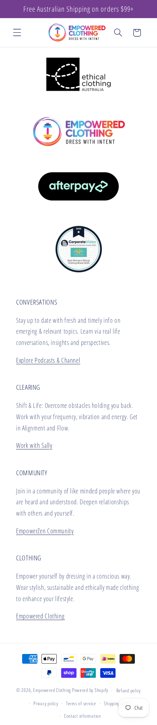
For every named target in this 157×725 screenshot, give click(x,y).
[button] (17, 32)
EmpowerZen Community (45, 531)
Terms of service (81, 703)
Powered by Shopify (90, 690)
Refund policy (128, 690)
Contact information (82, 716)
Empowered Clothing (40, 616)
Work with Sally (34, 445)
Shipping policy (117, 703)
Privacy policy (45, 703)
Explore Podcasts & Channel (48, 360)
